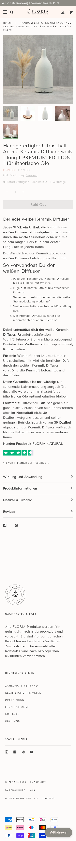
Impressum (38, 782)
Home (7, 23)
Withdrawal (58, 832)
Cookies (48, 798)
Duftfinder (14, 699)
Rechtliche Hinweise (23, 692)
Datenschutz (15, 790)
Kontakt (12, 714)
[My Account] (61, 12)
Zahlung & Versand (21, 685)
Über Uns (12, 720)
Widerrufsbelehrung (21, 798)
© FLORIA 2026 (15, 782)
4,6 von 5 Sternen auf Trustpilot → (26, 462)
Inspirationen (17, 706)
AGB (32, 790)
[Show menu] (5, 12)
